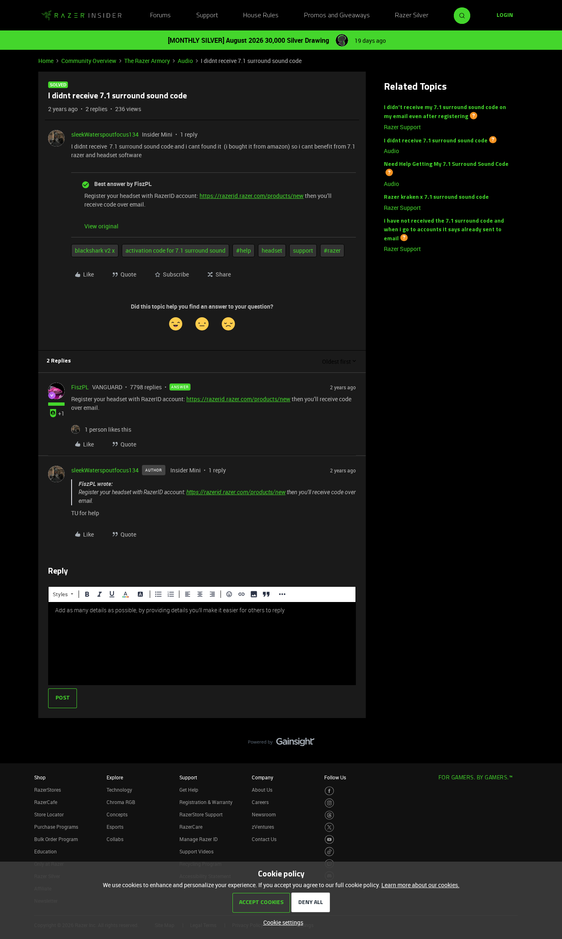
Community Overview (88, 61)
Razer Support (402, 127)
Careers (260, 802)
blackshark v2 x (95, 250)
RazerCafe (45, 802)
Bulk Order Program (56, 839)
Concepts (117, 814)
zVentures (263, 826)
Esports (115, 826)
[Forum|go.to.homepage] (81, 15)
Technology (119, 789)
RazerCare (190, 826)
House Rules (261, 15)
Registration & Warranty (205, 802)
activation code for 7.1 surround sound (175, 250)
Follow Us (335, 777)
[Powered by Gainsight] (281, 744)
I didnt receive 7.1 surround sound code (436, 140)
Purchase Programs (56, 826)
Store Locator (49, 814)
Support (207, 15)
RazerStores (47, 789)
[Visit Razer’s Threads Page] (329, 815)
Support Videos (196, 851)
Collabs (115, 839)
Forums (160, 15)
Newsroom (264, 814)
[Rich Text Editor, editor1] (202, 643)
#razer (332, 250)
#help (243, 250)
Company (262, 777)
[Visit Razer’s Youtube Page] (329, 839)
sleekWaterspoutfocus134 (105, 134)
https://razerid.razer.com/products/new (252, 196)
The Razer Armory (147, 61)
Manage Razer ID (198, 839)
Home (45, 61)
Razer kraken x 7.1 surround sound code (436, 197)
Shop (40, 777)
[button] (505, 15)
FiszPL (80, 387)
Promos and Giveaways (337, 15)
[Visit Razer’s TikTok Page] (329, 851)
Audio (185, 61)
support (303, 250)
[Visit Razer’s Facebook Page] (329, 791)
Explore (115, 777)
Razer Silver (411, 15)
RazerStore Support (201, 814)
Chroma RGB (121, 802)
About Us (262, 789)
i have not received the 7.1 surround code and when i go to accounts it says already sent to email (444, 230)
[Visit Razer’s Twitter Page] (329, 827)
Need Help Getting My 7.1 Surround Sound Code (446, 164)
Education (45, 851)
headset (272, 250)
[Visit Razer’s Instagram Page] (329, 803)
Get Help (188, 789)
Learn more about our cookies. (420, 885)
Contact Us (264, 839)
